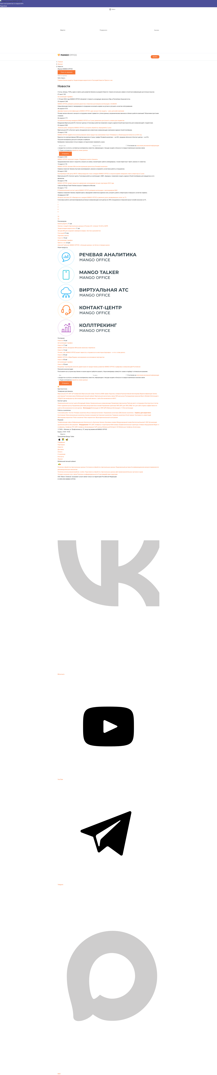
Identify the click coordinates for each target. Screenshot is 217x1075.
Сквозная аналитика (105, 415)
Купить (155, 57)
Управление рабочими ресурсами (83, 405)
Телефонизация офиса (65, 422)
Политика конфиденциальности (87, 474)
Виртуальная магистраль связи (105, 396)
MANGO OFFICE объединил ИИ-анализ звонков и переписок (76, 347)
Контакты (61, 456)
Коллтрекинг (62, 415)
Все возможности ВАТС (108, 398)
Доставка (61, 449)
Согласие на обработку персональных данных (100, 467)
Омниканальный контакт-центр (68, 403)
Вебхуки (110, 408)
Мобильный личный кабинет (85, 396)
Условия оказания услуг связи (67, 474)
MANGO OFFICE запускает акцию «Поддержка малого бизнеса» (78, 159)
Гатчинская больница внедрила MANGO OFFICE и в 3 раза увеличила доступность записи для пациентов (91, 120)
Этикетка (98, 393)
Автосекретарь (80, 398)
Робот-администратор (65, 405)
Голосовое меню (70, 396)
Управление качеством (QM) (113, 413)
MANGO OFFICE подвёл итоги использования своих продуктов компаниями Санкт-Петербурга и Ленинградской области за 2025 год (100, 135)
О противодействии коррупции (107, 474)
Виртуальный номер (88, 393)
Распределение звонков (133, 396)
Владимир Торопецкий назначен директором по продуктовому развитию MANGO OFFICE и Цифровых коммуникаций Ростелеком (99, 367)
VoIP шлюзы (98, 427)
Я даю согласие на (74, 150)
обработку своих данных (80, 150)
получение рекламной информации (148, 145)
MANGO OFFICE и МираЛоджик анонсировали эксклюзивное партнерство (81, 357)
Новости (101, 80)
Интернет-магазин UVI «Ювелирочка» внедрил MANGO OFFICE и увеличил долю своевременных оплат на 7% (92, 197)
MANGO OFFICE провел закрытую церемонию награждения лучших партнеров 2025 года (86, 183)
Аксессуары (136, 427)
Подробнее (3, 6)
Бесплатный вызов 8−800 (140, 422)
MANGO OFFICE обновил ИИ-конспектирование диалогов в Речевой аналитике (82, 166)
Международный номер (124, 422)
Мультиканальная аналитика (75, 415)
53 (58, 219)
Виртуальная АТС (63, 393)
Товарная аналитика (119, 415)
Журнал (60, 459)
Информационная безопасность (82, 422)
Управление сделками (109, 405)
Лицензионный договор (123, 467)
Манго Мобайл (145, 396)
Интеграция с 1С (118, 408)
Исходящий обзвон (84, 403)
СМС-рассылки (120, 396)
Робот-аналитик (78, 417)
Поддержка (103, 30)
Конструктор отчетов (151, 403)
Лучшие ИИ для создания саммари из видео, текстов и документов (79, 231)
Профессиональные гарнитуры (129, 424)
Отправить (65, 153)
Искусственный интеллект (95, 413)
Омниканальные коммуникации (100, 403)
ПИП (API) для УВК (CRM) (124, 405)
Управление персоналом (119, 403)
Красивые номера (111, 422)
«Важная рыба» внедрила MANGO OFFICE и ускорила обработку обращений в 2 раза (84, 127)
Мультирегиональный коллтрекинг (107, 417)
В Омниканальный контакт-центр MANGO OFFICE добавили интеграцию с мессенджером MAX (87, 190)
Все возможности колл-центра (72, 408)
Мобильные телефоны (126, 427)
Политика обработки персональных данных (72, 467)
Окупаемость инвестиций (143, 415)
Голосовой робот (63, 413)
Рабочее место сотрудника (136, 403)
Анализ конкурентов (92, 415)
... (58, 214)
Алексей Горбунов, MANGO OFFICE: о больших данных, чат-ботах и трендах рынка (84, 245)
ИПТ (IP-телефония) (75, 393)
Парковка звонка (63, 235)
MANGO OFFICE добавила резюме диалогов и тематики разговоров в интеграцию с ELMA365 (87, 104)
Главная (60, 80)
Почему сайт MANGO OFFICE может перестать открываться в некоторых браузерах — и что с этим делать (91, 352)
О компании (61, 454)
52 (58, 216)
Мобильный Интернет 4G (110, 427)
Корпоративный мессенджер (130, 393)
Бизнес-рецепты (68, 80)
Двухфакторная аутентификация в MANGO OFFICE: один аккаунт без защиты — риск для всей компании (91, 111)
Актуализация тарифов (65, 97)
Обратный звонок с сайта (93, 398)
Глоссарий (95, 80)
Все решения (74, 424)
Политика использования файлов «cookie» (71, 472)
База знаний (98, 405)
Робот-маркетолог (90, 417)
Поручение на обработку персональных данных (100, 472)
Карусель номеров (115, 393)
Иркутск (62, 30)
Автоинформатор (69, 398)
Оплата (60, 452)
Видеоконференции (146, 393)
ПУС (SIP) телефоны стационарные (100, 424)
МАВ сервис (105, 393)
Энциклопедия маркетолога (83, 80)
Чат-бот (71, 413)
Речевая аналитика (80, 413)
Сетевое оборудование (146, 424)
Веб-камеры (115, 424)
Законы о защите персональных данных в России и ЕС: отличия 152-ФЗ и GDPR (83, 226)
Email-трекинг (130, 415)
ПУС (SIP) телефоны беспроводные (83, 427)
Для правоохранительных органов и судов (129, 472)
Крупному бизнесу (99, 422)
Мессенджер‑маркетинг (65, 417)
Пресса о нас (108, 80)
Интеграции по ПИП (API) (99, 408)
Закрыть (63, 78)
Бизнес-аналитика (128, 413)
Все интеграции (128, 408)
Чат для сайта (137, 405)
